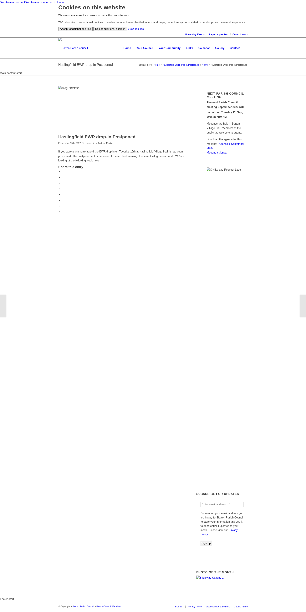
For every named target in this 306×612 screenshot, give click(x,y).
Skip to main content (12, 2)
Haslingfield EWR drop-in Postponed (181, 65)
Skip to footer (56, 2)
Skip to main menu (36, 2)
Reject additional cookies (110, 28)
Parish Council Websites (108, 606)
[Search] (245, 48)
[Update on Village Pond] (3, 306)
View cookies (136, 28)
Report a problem (218, 34)
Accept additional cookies (75, 28)
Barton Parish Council (83, 606)
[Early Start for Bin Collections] (303, 306)
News (205, 65)
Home (157, 65)
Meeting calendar (217, 152)
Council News (240, 34)
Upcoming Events (195, 34)
